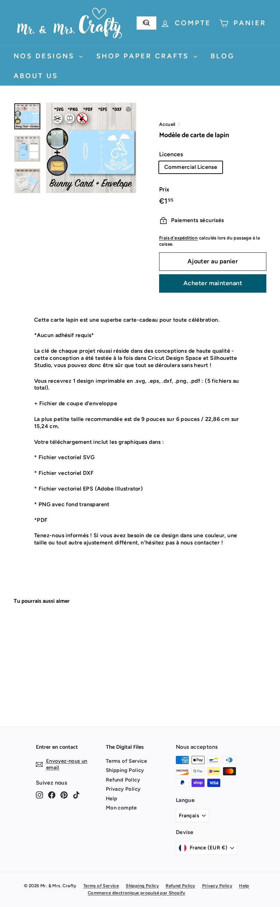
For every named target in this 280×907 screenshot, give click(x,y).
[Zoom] (91, 148)
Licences (171, 154)
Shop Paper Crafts (144, 56)
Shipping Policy (125, 770)
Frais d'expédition (178, 237)
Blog (223, 56)
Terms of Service (126, 761)
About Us (36, 76)
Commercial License (190, 167)
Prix (164, 189)
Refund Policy (123, 780)
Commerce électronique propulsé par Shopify (136, 892)
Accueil (167, 124)
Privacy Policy (123, 789)
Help (111, 798)
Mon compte (121, 808)
